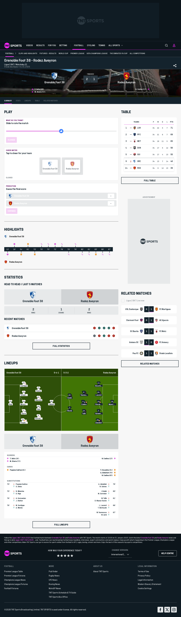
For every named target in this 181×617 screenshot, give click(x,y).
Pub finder (53, 571)
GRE (139, 161)
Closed (11, 140)
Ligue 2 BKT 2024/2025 (21, 538)
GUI (138, 154)
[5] (72, 555)
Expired (12, 211)
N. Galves (103, 486)
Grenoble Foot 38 (14, 373)
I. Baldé (104, 491)
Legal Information (145, 580)
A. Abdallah (104, 473)
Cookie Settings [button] (145, 588)
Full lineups (61, 524)
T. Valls (37, 89)
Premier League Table (13, 571)
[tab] (8, 100)
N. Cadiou (139, 89)
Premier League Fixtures (14, 575)
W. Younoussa (102, 512)
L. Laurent (103, 505)
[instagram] (174, 609)
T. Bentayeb (102, 508)
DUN (139, 148)
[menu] (166, 45)
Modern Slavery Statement (149, 584)
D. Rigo (18, 494)
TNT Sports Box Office (58, 597)
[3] (65, 555)
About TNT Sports (100, 571)
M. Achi (104, 515)
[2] (61, 555)
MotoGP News (55, 588)
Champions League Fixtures (16, 584)
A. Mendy (19, 508)
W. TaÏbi (104, 498)
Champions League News (15, 580)
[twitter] (167, 609)
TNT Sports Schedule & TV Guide (62, 592)
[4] (68, 555)
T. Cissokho (104, 470)
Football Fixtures (11, 588)
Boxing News (54, 584)
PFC (139, 134)
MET (139, 141)
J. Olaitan (19, 501)
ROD (139, 168)
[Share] (175, 65)
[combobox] (120, 555)
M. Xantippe (20, 505)
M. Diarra (38, 92)
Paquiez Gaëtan (16, 470)
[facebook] (160, 609)
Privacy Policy (144, 575)
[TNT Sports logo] (13, 45)
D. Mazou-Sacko (101, 501)
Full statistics (61, 346)
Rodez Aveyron (109, 373)
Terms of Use (143, 571)
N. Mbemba (20, 491)
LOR (139, 128)
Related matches (150, 363)
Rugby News (54, 575)
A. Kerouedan (21, 498)
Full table (150, 180)
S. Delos (19, 486)
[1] (58, 555)
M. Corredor (102, 494)
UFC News (53, 580)
